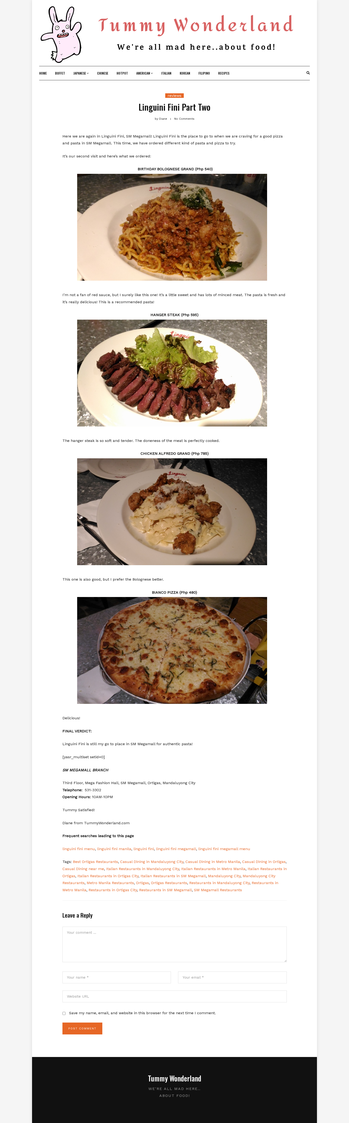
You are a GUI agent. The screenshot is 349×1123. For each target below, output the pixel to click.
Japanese (79, 73)
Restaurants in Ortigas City (113, 890)
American (143, 73)
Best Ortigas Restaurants (95, 861)
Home (43, 73)
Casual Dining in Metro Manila (212, 861)
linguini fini (143, 849)
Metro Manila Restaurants (110, 883)
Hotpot (122, 73)
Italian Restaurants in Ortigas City (107, 876)
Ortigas (142, 883)
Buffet (60, 73)
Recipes (223, 73)
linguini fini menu (78, 849)
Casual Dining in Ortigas (264, 861)
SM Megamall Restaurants (218, 890)
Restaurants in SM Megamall (165, 890)
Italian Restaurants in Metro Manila (213, 869)
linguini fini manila (114, 849)
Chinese (102, 73)
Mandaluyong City (224, 876)
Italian (166, 73)
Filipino (204, 73)
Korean (185, 73)
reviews (174, 95)
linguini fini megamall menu (224, 849)
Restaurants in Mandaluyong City (219, 883)
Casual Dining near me (83, 869)
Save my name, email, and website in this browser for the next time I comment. (142, 1013)
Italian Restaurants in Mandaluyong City (142, 869)
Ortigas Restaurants (169, 883)
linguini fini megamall (176, 849)
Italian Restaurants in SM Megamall (173, 876)
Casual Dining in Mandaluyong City (151, 861)
